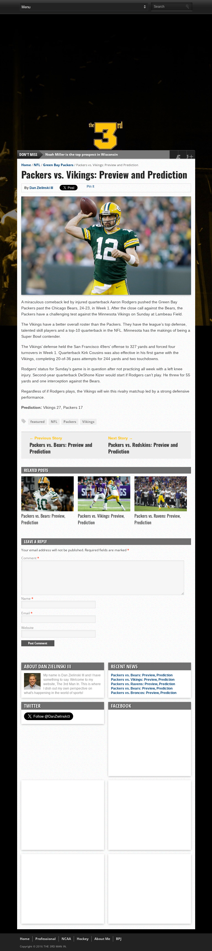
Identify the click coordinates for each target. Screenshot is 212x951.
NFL (37, 165)
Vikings (88, 421)
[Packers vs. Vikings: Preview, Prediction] (104, 510)
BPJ (118, 938)
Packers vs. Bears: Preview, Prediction (142, 675)
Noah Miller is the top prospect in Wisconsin (81, 154)
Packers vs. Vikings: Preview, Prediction (142, 680)
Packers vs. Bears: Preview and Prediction (61, 448)
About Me (102, 938)
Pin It (90, 186)
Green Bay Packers (58, 165)
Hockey (83, 938)
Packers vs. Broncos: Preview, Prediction (143, 693)
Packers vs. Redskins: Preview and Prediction (143, 448)
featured (37, 421)
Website (27, 627)
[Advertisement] (116, 64)
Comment (30, 558)
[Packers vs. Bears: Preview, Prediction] (47, 510)
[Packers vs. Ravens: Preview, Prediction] (160, 510)
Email (27, 613)
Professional (45, 938)
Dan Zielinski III (41, 188)
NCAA (66, 938)
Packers (69, 421)
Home (26, 165)
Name (27, 598)
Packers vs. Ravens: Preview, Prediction (143, 684)
